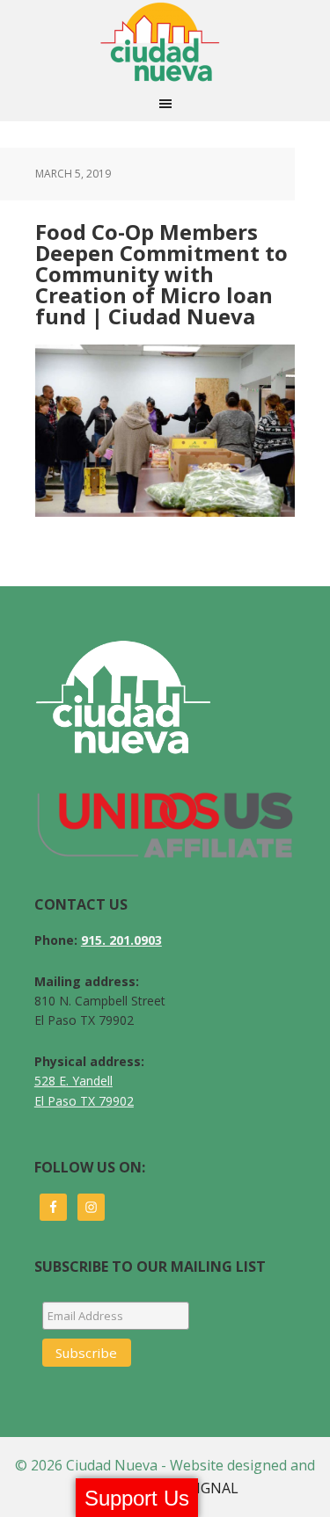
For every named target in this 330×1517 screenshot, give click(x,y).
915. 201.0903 (121, 940)
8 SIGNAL (207, 1488)
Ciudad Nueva (165, 43)
